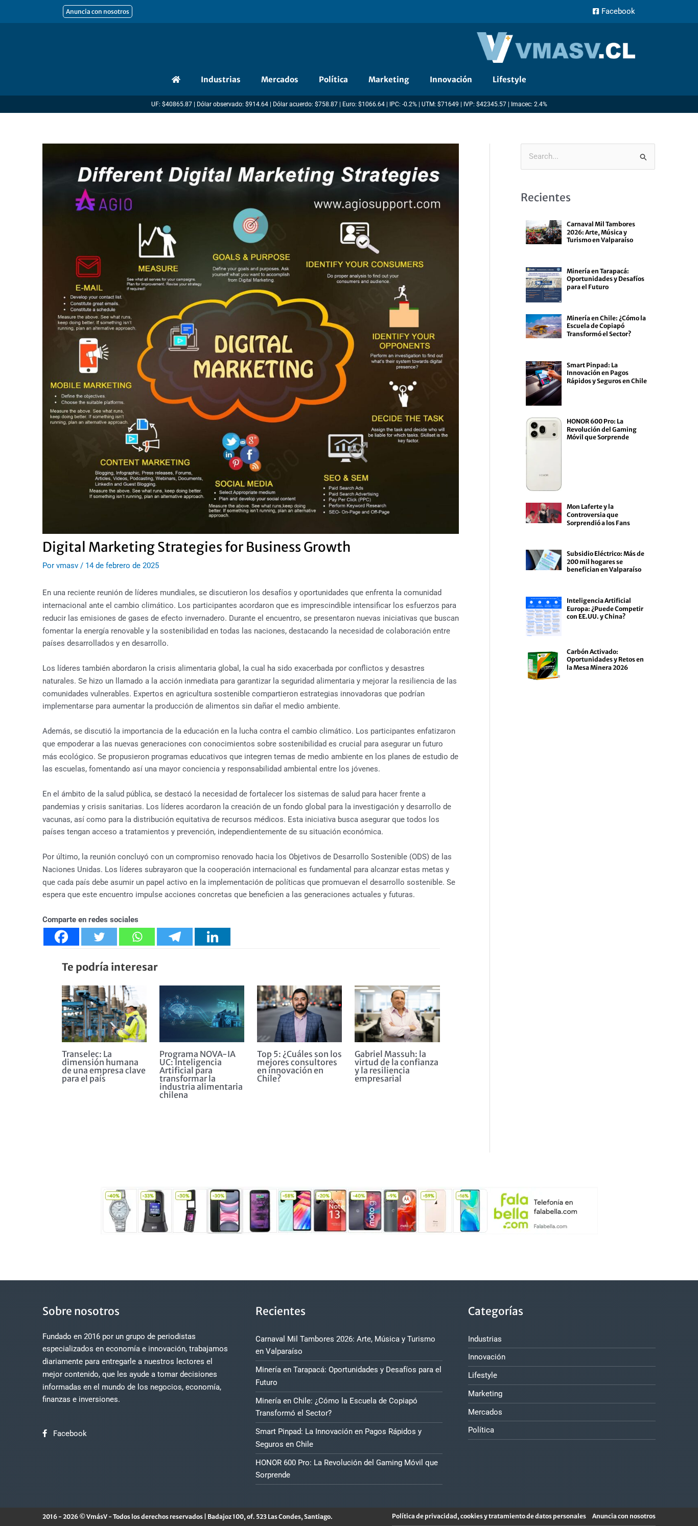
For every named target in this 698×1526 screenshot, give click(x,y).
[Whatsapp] (137, 937)
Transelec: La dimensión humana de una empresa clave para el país (104, 1066)
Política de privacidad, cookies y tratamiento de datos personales (489, 1516)
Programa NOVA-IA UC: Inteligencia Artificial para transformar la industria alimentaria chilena (201, 1074)
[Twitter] (99, 937)
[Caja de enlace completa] (588, 237)
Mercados (279, 79)
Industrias (221, 79)
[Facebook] (61, 937)
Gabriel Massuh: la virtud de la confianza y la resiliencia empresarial (396, 1066)
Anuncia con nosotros (624, 1516)
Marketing (388, 79)
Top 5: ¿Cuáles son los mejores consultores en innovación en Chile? (299, 1066)
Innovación (451, 79)
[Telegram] (175, 937)
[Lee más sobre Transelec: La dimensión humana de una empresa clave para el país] (104, 1013)
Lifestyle (509, 79)
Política (333, 79)
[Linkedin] (212, 937)
